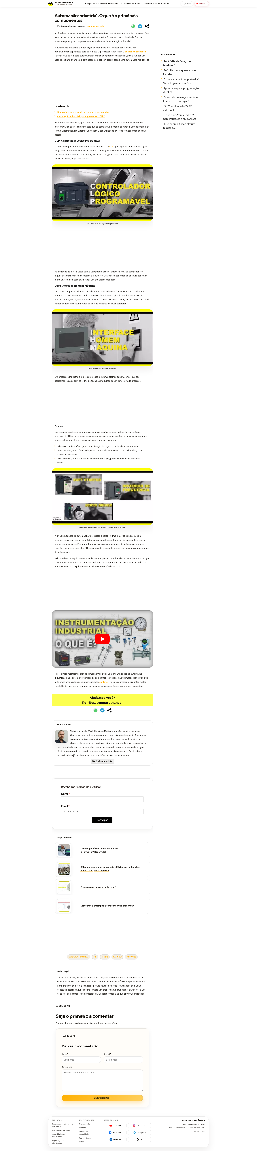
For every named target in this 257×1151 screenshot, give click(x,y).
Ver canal (203, 3)
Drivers (104, 957)
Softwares (131, 957)
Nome (64, 793)
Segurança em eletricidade (58, 1141)
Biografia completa (102, 761)
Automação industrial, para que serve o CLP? (81, 116)
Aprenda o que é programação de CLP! (181, 90)
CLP (111, 146)
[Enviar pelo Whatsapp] (133, 26)
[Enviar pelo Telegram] (140, 26)
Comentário (67, 1067)
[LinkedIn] (147, 725)
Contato (82, 1128)
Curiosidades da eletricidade (156, 3)
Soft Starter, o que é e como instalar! (180, 72)
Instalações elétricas (130, 3)
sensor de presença (135, 51)
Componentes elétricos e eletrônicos (101, 3)
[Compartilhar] (147, 26)
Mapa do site (84, 1124)
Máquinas (117, 957)
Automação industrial (78, 957)
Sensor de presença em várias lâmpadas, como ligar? (180, 99)
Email (64, 806)
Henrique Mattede (95, 26)
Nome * (65, 1054)
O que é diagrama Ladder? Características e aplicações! (179, 116)
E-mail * (107, 1054)
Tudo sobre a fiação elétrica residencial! (179, 125)
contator (104, 681)
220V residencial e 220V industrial (177, 107)
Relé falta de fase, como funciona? (178, 63)
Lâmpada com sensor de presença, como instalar (83, 112)
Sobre (81, 1142)
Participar (102, 820)
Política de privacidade (84, 1133)
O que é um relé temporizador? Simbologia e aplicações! (181, 81)
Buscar (188, 3)
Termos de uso (85, 1138)
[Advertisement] (102, 83)
